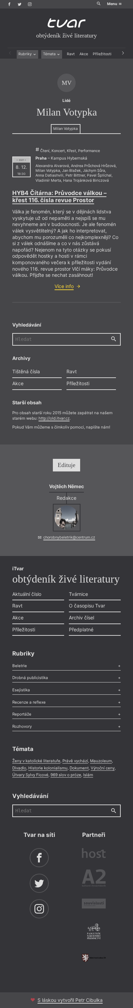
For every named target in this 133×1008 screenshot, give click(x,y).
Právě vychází (75, 760)
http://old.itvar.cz (54, 418)
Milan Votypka (65, 128)
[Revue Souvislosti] (94, 904)
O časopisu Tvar (87, 605)
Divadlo (19, 768)
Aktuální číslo (26, 594)
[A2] (94, 879)
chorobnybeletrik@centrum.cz (69, 537)
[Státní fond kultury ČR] (94, 958)
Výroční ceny (103, 768)
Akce (83, 54)
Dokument (79, 768)
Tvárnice (78, 594)
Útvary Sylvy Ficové (30, 774)
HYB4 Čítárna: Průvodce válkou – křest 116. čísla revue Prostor (59, 197)
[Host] (94, 854)
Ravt (71, 54)
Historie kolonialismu (48, 768)
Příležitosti (102, 54)
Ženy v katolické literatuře (36, 760)
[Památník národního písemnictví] (94, 932)
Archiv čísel (81, 617)
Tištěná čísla (26, 371)
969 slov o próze (65, 774)
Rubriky (25, 54)
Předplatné (81, 629)
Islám (88, 774)
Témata (50, 54)
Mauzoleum (101, 760)
